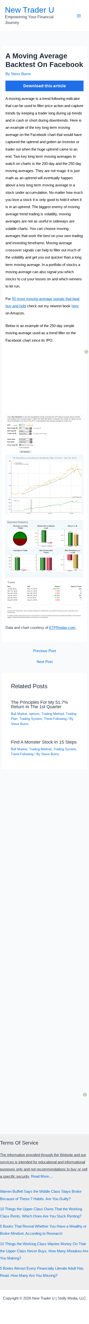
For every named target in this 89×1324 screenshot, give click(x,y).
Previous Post (44, 651)
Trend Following (55, 719)
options (34, 714)
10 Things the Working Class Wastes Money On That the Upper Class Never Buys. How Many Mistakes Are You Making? (44, 1251)
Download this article (44, 85)
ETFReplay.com (62, 628)
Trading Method (53, 714)
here (75, 306)
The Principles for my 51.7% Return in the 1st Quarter (39, 704)
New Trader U (29, 9)
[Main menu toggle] (79, 16)
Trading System (30, 719)
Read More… (42, 1176)
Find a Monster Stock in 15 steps (44, 742)
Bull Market (19, 714)
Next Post (45, 662)
